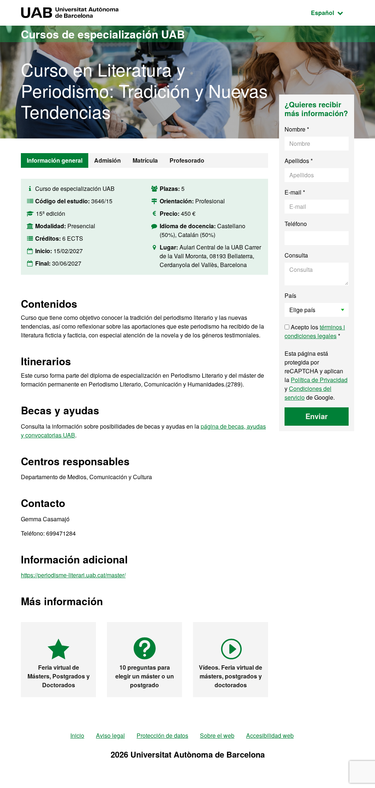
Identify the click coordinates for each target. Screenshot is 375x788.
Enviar (316, 416)
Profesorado (187, 160)
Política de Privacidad (319, 379)
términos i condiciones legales (315, 331)
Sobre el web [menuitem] (217, 735)
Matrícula (145, 160)
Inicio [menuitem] (77, 735)
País (290, 295)
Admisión (107, 160)
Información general (54, 160)
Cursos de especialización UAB (103, 34)
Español (332, 12)
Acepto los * (315, 331)
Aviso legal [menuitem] (110, 735)
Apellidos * (299, 160)
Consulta (296, 255)
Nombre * (297, 129)
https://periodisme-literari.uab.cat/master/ (73, 575)
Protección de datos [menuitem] (162, 735)
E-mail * (295, 192)
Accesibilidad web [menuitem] (270, 735)
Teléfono (296, 223)
